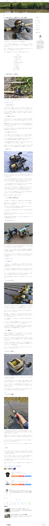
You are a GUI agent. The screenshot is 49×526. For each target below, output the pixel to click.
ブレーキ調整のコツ (16, 66)
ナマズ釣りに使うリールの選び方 (17, 56)
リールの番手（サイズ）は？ (17, 58)
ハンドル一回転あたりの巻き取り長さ (19, 62)
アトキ (10, 489)
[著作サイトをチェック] (9, 495)
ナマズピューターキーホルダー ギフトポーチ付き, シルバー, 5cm (19, 481)
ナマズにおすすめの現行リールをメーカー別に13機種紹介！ (13, 466)
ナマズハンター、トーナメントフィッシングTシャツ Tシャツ (19, 473)
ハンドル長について (16, 64)
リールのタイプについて (17, 57)
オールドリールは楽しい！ (16, 68)
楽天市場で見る (21, 484)
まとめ (14, 70)
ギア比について (16, 61)
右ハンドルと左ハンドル (17, 63)
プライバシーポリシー (39, 523)
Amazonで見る (14, 484)
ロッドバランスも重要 (16, 69)
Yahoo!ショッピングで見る (28, 484)
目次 (17, 54)
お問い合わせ (43, 523)
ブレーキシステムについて (17, 65)
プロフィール (34, 523)
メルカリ (5, 392)
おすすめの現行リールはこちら (8, 102)
